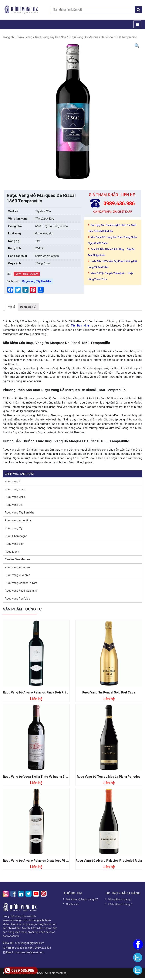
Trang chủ (9, 37)
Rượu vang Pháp (15, 489)
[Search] (138, 9)
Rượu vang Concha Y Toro (21, 583)
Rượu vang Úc (13, 505)
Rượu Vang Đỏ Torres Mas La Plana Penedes (108, 776)
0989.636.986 (22, 970)
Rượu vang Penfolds (17, 598)
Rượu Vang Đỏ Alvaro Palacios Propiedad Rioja (109, 860)
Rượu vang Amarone (17, 567)
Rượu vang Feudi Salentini (21, 590)
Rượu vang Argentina (18, 520)
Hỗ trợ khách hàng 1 (120, 899)
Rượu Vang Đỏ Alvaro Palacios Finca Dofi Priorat (37, 692)
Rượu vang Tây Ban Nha (50, 37)
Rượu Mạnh (12, 551)
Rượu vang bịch (14, 543)
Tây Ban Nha (80, 325)
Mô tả (11, 306)
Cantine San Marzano (18, 559)
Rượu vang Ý (13, 481)
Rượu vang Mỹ (13, 528)
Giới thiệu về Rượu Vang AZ (82, 899)
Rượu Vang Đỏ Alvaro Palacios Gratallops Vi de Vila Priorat (44, 860)
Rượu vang (25, 37)
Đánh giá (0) (28, 306)
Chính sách (72, 904)
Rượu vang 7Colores (17, 575)
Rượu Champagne (16, 536)
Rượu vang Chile (15, 497)
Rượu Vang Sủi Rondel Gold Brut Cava (108, 692)
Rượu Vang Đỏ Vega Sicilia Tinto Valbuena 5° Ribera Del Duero (47, 776)
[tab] (11, 307)
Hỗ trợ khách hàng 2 (120, 904)
